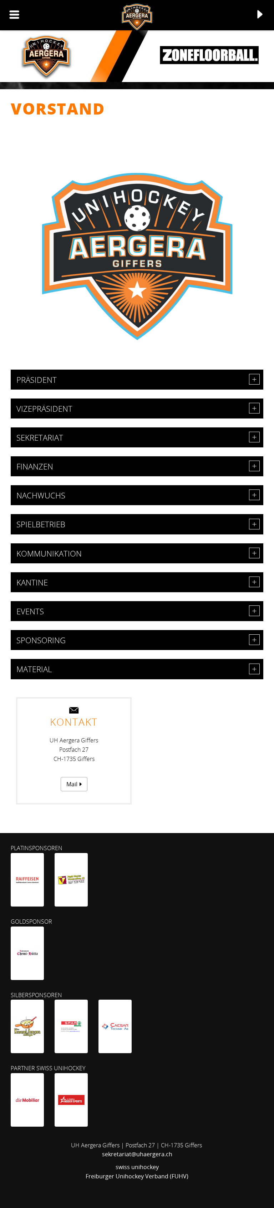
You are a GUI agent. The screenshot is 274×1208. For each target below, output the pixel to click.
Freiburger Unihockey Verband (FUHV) (137, 1176)
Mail (71, 784)
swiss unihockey (137, 1167)
